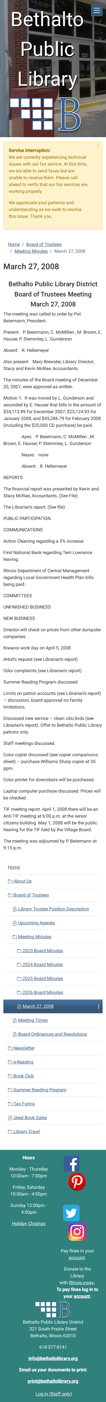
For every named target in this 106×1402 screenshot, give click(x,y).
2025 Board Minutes (42, 978)
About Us (22, 881)
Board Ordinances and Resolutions (52, 1034)
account (77, 1257)
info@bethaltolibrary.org (53, 1358)
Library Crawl (26, 1131)
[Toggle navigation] (97, 10)
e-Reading (22, 1062)
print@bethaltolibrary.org (53, 1381)
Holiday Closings (29, 1223)
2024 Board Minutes (42, 964)
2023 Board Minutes (42, 950)
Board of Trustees (44, 244)
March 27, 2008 (37, 1006)
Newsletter (23, 1048)
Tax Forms (23, 1103)
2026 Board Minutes (42, 992)
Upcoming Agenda (36, 922)
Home (14, 244)
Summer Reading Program (39, 1089)
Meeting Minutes (31, 251)
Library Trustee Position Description (53, 909)
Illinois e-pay (81, 1282)
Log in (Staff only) (54, 1394)
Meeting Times (32, 1020)
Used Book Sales (29, 1117)
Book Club (23, 1076)
